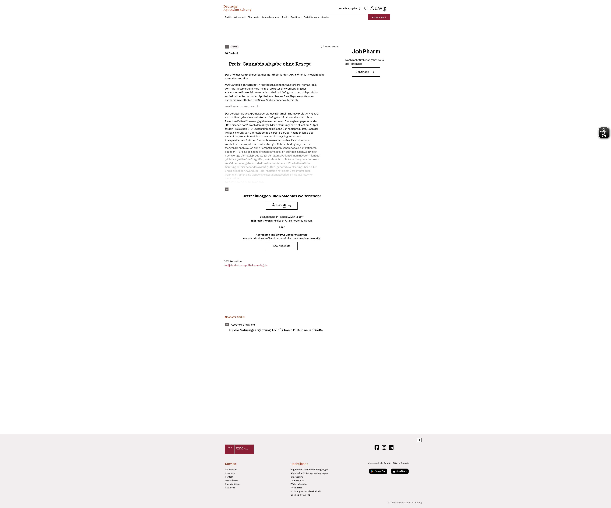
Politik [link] (234, 46)
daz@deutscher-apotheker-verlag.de (245, 265)
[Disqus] (281, 385)
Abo (379, 17)
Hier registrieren (261, 220)
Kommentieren (331, 46)
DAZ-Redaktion (233, 261)
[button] (237, 8)
